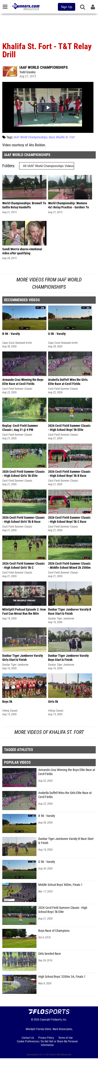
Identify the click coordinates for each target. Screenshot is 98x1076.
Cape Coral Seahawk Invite (17, 342)
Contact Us (28, 1037)
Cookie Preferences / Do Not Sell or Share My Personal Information (47, 1043)
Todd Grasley (27, 72)
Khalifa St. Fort (65, 137)
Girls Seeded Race (49, 954)
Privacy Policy (46, 1037)
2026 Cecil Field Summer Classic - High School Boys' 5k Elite (62, 910)
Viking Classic (10, 710)
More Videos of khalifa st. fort (49, 732)
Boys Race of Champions (54, 931)
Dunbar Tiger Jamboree (61, 618)
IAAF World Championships (43, 67)
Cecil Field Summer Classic (17, 388)
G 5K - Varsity (46, 862)
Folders (8, 165)
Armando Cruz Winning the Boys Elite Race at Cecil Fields (66, 772)
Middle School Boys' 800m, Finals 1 (60, 885)
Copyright (45, 1019)
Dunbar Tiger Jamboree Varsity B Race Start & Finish (65, 841)
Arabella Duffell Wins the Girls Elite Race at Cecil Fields (65, 795)
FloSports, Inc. (59, 1019)
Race (52, 137)
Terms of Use (65, 1037)
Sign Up (66, 7)
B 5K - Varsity (46, 816)
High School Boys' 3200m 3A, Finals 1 (61, 977)
